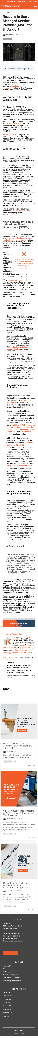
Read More (31, 765)
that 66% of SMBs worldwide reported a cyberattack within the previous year (20, 427)
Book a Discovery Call (11, 657)
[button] (5, 68)
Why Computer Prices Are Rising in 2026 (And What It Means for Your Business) (18, 813)
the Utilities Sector (14, 652)
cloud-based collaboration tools (19, 466)
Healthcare (18, 650)
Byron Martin (10, 35)
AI (15, 762)
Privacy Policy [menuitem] (18, 1030)
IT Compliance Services (18, 649)
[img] (28, 69)
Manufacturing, (24, 652)
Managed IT (7, 39)
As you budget (9, 134)
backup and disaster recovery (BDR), (18, 348)
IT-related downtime (18, 211)
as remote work (15, 123)
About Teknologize (14, 634)
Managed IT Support (26, 645)
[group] (19, 68)
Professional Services (9, 654)
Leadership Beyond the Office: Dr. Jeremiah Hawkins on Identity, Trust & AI (19, 745)
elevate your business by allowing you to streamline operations (18, 239)
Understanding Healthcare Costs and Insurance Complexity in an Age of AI (15, 885)
